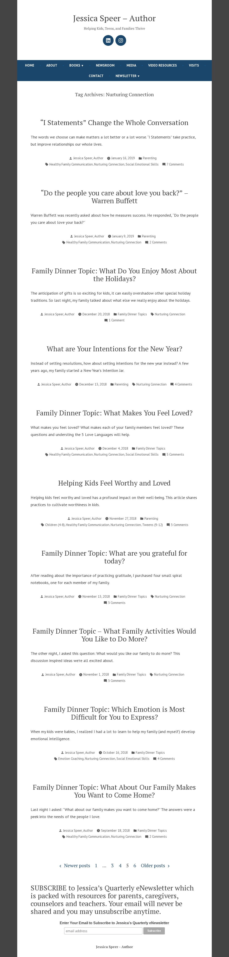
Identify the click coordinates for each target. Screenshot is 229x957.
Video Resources (162, 65)
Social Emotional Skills (142, 164)
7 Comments (175, 165)
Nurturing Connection (109, 164)
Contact (96, 76)
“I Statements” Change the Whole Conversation (114, 122)
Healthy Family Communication (71, 164)
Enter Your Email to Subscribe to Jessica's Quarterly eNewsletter (114, 923)
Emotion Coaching (71, 758)
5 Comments (175, 455)
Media (131, 65)
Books (74, 65)
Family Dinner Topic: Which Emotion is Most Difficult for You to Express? (114, 713)
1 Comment (117, 320)
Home (29, 65)
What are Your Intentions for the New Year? (114, 348)
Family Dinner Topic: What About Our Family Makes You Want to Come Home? (114, 791)
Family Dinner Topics (132, 314)
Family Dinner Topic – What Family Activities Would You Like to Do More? (114, 634)
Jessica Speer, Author (88, 158)
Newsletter (126, 76)
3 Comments (179, 525)
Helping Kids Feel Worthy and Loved (114, 483)
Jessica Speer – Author (114, 18)
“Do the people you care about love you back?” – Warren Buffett (114, 196)
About (51, 65)
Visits (194, 65)
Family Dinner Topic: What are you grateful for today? (114, 557)
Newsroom (105, 65)
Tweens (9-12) (152, 525)
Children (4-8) (55, 525)
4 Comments (183, 384)
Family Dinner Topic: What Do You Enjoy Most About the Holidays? (114, 274)
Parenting (150, 158)
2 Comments (158, 242)
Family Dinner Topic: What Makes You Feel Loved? (114, 412)
